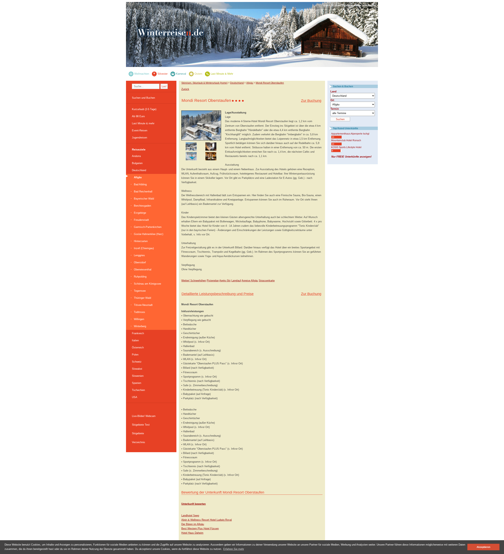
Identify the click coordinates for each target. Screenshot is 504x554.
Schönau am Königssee (147, 283)
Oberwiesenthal (142, 269)
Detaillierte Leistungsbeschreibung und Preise (218, 294)
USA (134, 397)
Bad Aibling (140, 184)
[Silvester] (154, 73)
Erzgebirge (140, 212)
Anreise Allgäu (250, 280)
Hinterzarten (141, 241)
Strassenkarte (267, 280)
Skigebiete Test (141, 424)
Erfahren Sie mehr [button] (233, 549)
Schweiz (137, 361)
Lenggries (139, 255)
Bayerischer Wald (144, 198)
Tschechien (138, 390)
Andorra (136, 156)
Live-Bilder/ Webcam (144, 416)
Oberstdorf (140, 262)
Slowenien (138, 375)
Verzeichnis (138, 442)
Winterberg (140, 326)
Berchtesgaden (142, 205)
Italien (135, 340)
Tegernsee (140, 290)
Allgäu (138, 177)
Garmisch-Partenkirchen (147, 226)
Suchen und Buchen (143, 97)
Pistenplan (213, 280)
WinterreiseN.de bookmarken (359, 5)
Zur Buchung (311, 101)
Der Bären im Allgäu (192, 524)
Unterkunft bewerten (193, 503)
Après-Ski (225, 280)
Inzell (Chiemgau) (144, 248)
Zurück (185, 89)
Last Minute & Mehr (222, 73)
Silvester (163, 73)
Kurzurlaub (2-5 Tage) (144, 109)
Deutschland (139, 170)
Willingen (139, 319)
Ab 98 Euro (138, 116)
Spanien (136, 382)
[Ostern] (191, 73)
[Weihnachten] (131, 73)
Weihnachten (141, 73)
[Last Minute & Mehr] (207, 73)
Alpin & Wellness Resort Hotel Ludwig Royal (206, 519)
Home (326, 5)
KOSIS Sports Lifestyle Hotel (346, 147)
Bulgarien (137, 163)
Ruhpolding (140, 276)
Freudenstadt (141, 219)
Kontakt (336, 5)
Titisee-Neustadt (143, 304)
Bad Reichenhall (143, 191)
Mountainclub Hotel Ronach (346, 140)
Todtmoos (139, 312)
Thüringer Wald (142, 297)
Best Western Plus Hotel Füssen (200, 528)
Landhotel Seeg (190, 515)
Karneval (181, 73)
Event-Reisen (139, 130)
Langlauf (236, 280)
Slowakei (137, 368)
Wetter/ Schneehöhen (193, 280)
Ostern (198, 73)
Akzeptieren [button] (483, 547)
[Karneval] (172, 73)
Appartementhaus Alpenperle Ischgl (350, 133)
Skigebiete (138, 433)
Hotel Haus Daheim (192, 532)
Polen (135, 354)
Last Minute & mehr (143, 123)
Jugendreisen (139, 137)
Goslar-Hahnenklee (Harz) (148, 234)
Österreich (138, 347)
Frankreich (138, 333)
